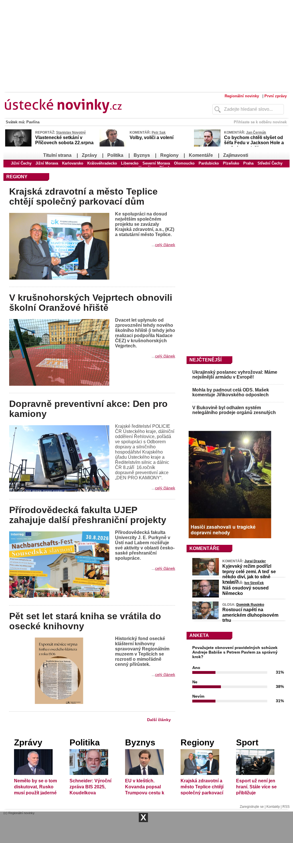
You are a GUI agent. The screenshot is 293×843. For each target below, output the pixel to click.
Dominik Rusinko (250, 605)
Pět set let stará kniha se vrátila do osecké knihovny (85, 621)
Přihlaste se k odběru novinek (260, 122)
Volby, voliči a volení (151, 137)
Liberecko (129, 163)
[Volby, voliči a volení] (113, 145)
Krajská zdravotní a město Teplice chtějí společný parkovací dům (83, 196)
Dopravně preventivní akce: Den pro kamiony (88, 409)
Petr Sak (159, 132)
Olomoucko (184, 163)
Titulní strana (57, 155)
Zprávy (89, 155)
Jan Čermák (256, 132)
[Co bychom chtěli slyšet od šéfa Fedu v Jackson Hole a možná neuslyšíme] (207, 145)
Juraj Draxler (255, 561)
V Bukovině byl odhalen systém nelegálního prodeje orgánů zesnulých (234, 410)
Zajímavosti (235, 155)
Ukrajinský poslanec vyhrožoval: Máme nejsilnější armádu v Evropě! (234, 375)
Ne (194, 682)
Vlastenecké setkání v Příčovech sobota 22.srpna (64, 140)
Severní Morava (156, 163)
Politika (115, 155)
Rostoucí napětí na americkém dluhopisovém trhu (250, 614)
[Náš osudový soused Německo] (205, 596)
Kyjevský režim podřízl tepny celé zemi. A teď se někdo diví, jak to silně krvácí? (249, 574)
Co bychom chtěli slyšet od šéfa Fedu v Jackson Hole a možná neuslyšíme (254, 142)
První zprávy (275, 96)
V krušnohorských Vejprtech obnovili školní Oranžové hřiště (90, 302)
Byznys (142, 155)
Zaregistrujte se (252, 807)
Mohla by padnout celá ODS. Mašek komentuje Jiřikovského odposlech (230, 392)
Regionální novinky (242, 96)
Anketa (199, 635)
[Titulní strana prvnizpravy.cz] (96, 116)
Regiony (169, 155)
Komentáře (201, 155)
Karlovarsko (72, 163)
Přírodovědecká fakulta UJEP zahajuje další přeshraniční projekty (87, 515)
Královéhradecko (102, 163)
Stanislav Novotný (71, 132)
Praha (248, 163)
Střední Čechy (270, 163)
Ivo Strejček (254, 583)
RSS (286, 807)
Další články (159, 719)
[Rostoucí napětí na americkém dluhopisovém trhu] (205, 618)
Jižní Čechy (21, 163)
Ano (196, 667)
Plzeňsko (231, 163)
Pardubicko (209, 163)
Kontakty (273, 807)
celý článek (165, 244)
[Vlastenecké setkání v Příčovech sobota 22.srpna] (18, 145)
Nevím (198, 696)
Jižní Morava (46, 163)
